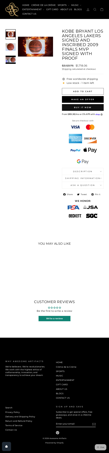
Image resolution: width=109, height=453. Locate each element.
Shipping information (82, 178)
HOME (26, 5)
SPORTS (62, 5)
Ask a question (83, 185)
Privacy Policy (12, 412)
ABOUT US (66, 9)
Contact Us (11, 430)
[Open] (6, 446)
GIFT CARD (52, 9)
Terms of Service (13, 425)
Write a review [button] (54, 318)
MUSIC (75, 5)
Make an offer (83, 99)
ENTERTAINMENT (32, 9)
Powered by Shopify (54, 443)
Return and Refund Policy (18, 421)
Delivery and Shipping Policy (20, 416)
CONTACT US (29, 14)
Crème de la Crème (43, 5)
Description (83, 171)
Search (8, 407)
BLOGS (78, 9)
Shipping (66, 69)
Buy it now (83, 107)
